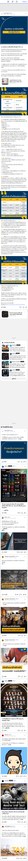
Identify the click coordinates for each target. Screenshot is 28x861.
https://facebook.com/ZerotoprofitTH (15, 304)
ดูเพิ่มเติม (6, 510)
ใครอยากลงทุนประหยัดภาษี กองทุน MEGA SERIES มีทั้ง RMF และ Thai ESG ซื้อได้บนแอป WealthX (14, 505)
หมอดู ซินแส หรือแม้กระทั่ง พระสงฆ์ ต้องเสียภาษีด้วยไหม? (13, 812)
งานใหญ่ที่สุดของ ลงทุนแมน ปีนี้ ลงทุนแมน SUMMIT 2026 (12, 719)
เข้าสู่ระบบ (24, 1)
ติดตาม (11, 13)
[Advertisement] (14, 7)
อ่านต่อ (19, 439)
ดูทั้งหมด (14, 378)
